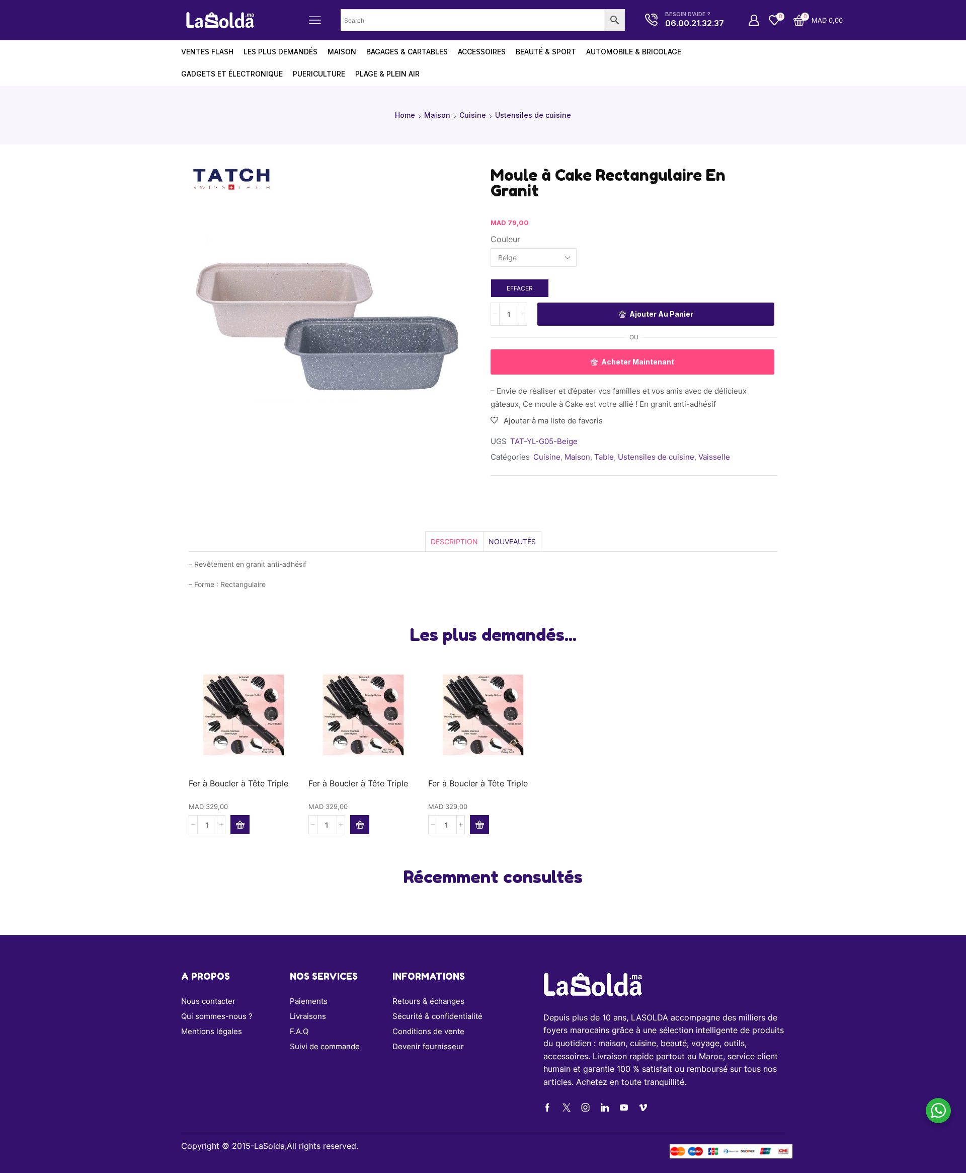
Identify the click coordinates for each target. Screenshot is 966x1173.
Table (604, 457)
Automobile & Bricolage (633, 51)
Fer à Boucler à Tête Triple (238, 783)
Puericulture (319, 73)
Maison (437, 115)
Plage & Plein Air (387, 73)
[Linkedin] (605, 1108)
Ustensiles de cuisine (533, 115)
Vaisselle (714, 457)
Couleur (505, 239)
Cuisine (472, 115)
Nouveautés (512, 541)
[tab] (454, 541)
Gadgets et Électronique (232, 73)
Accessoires (482, 51)
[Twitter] (566, 1108)
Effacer (520, 288)
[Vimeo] (643, 1108)
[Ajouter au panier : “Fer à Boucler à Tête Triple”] (240, 824)
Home (405, 115)
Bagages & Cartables (407, 51)
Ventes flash (207, 51)
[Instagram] (586, 1108)
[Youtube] (624, 1108)
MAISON (342, 51)
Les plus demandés (280, 51)
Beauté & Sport (546, 51)
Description (454, 541)
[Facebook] (547, 1108)
